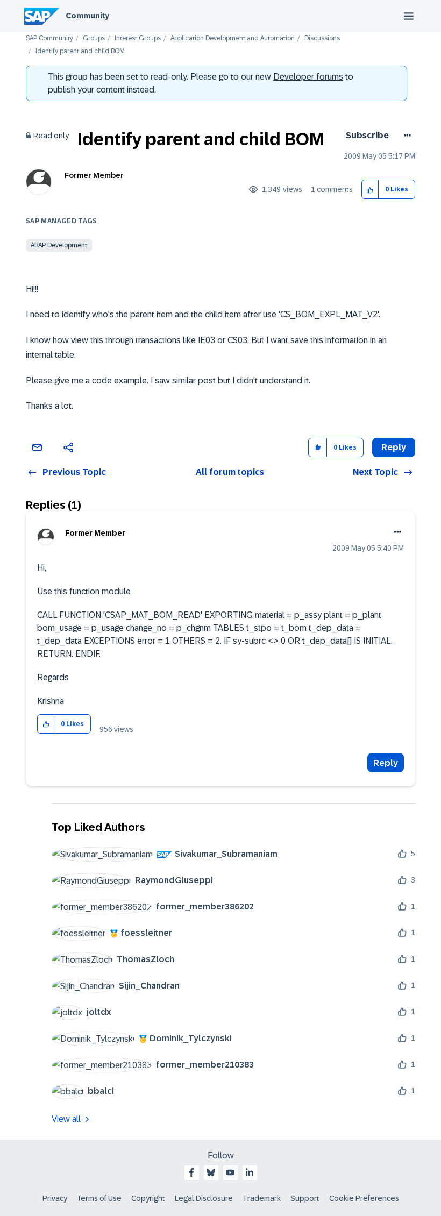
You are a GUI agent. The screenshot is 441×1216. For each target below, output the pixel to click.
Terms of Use (99, 1198)
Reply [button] (393, 447)
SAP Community (49, 38)
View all (66, 1118)
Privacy (54, 1198)
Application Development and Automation (232, 38)
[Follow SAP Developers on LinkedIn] (249, 1172)
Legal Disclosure (204, 1198)
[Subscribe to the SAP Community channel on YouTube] (230, 1172)
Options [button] (405, 135)
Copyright (148, 1198)
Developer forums (308, 76)
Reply (385, 762)
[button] (370, 189)
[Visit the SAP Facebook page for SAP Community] (191, 1172)
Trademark (262, 1198)
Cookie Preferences (364, 1198)
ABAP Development (59, 245)
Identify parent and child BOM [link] (80, 51)
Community (87, 15)
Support (304, 1198)
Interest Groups (138, 38)
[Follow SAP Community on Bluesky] (211, 1172)
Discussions (322, 38)
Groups (94, 38)
